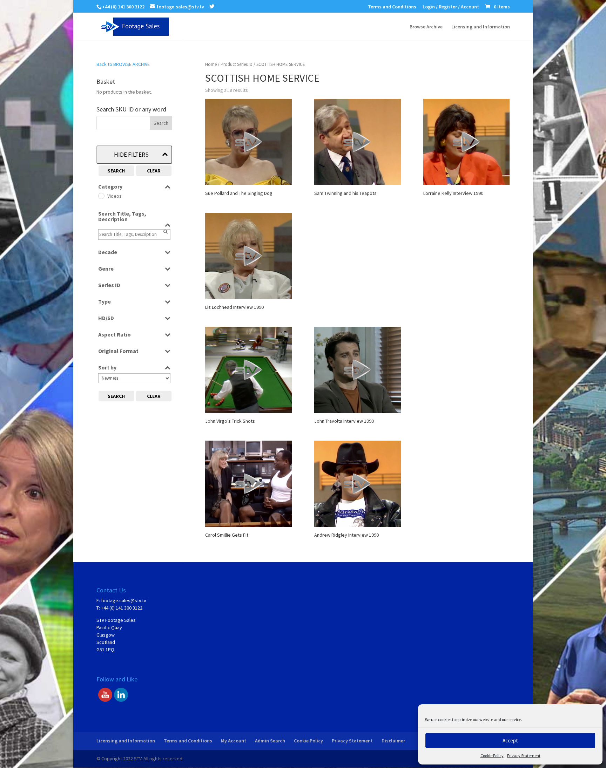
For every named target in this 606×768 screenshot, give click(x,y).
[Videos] (101, 195)
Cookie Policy (492, 755)
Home (211, 64)
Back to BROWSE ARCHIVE (123, 64)
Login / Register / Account (451, 7)
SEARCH (116, 171)
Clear (154, 171)
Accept (510, 740)
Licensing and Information (480, 27)
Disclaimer (393, 741)
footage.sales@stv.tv (123, 600)
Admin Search (270, 741)
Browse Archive (426, 27)
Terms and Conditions (392, 7)
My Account (233, 741)
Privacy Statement (523, 755)
